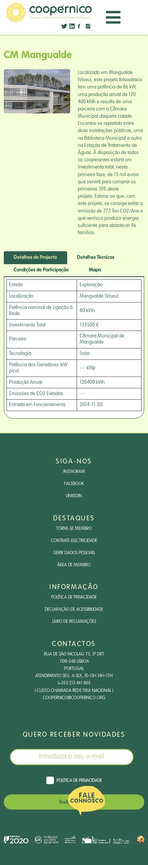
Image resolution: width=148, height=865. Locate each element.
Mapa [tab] (95, 270)
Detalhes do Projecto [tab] (35, 257)
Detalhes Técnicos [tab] (95, 257)
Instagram (74, 472)
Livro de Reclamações (74, 621)
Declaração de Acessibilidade (74, 609)
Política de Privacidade (74, 597)
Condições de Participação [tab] (41, 270)
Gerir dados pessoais (74, 553)
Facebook (74, 484)
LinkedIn (74, 496)
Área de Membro (74, 565)
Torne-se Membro (74, 528)
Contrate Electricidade (74, 541)
